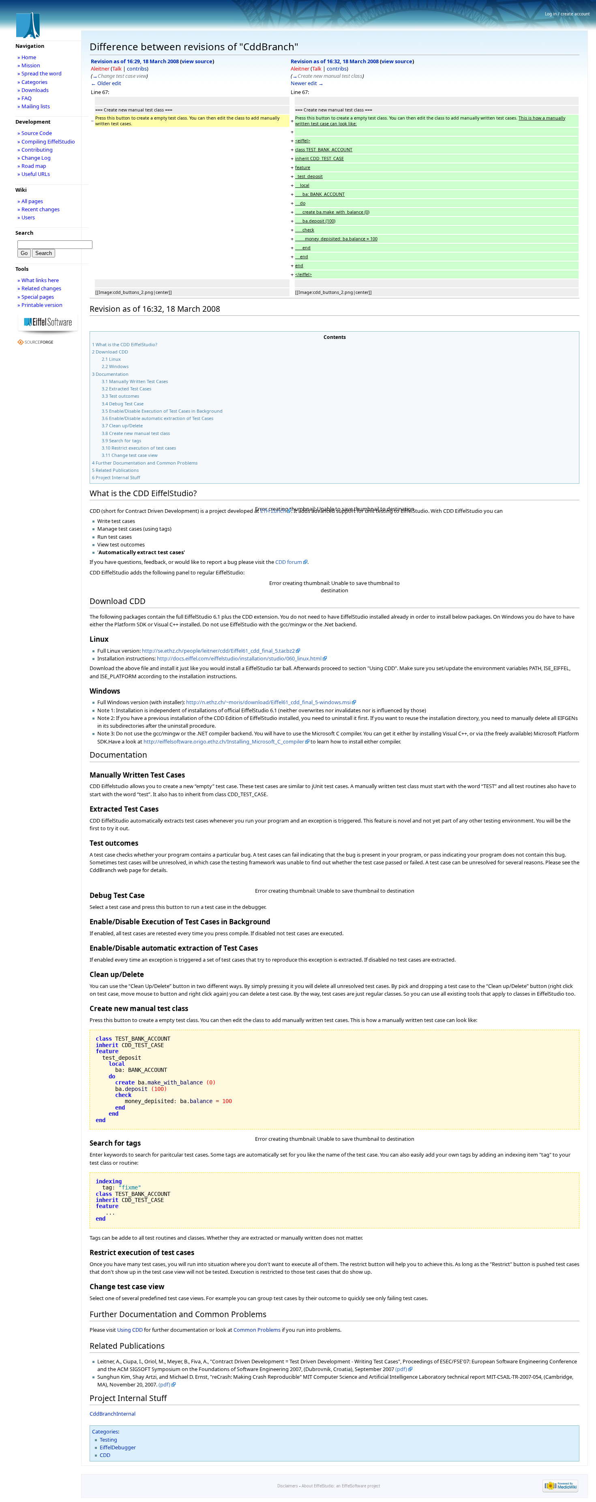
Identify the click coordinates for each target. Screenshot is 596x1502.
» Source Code (34, 133)
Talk (117, 68)
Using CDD (130, 1329)
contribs (137, 68)
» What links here (38, 280)
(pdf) (401, 1369)
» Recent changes (38, 209)
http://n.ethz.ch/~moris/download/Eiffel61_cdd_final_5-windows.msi (268, 702)
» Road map (31, 165)
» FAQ (24, 98)
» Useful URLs (33, 174)
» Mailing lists (33, 106)
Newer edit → (307, 83)
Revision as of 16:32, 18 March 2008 (335, 61)
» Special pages (35, 296)
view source (197, 61)
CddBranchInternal (112, 1413)
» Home (26, 57)
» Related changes (39, 288)
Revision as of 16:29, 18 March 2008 (135, 61)
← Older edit (106, 83)
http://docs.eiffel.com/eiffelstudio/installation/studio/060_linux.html (239, 658)
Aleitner (100, 68)
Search (24, 232)
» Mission (28, 65)
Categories (105, 1431)
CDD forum (288, 562)
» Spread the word (39, 73)
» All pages (30, 201)
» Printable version (39, 305)
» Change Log (34, 157)
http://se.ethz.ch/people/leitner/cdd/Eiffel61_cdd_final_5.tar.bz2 (218, 650)
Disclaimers (287, 1486)
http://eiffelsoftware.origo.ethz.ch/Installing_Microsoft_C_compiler (224, 741)
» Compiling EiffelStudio (46, 141)
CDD (105, 1455)
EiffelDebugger (118, 1447)
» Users (26, 217)
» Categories (32, 82)
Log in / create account (567, 14)
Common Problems (257, 1329)
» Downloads (33, 90)
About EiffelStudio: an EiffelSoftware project (341, 1486)
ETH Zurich (273, 510)
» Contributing (35, 149)
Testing (108, 1439)
